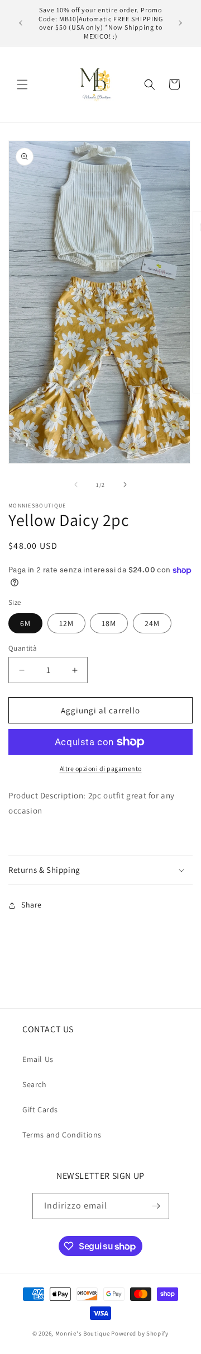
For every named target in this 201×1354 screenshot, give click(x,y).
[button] (22, 84)
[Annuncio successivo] (180, 23)
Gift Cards (40, 1109)
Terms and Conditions (62, 1135)
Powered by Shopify (140, 1333)
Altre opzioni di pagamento (101, 768)
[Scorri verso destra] (125, 484)
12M (66, 623)
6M (25, 623)
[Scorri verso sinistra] (76, 484)
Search (34, 1084)
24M (152, 623)
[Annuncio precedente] (20, 23)
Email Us (38, 1059)
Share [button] (31, 905)
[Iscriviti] (156, 1206)
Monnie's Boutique (82, 1333)
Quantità (22, 648)
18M (109, 623)
